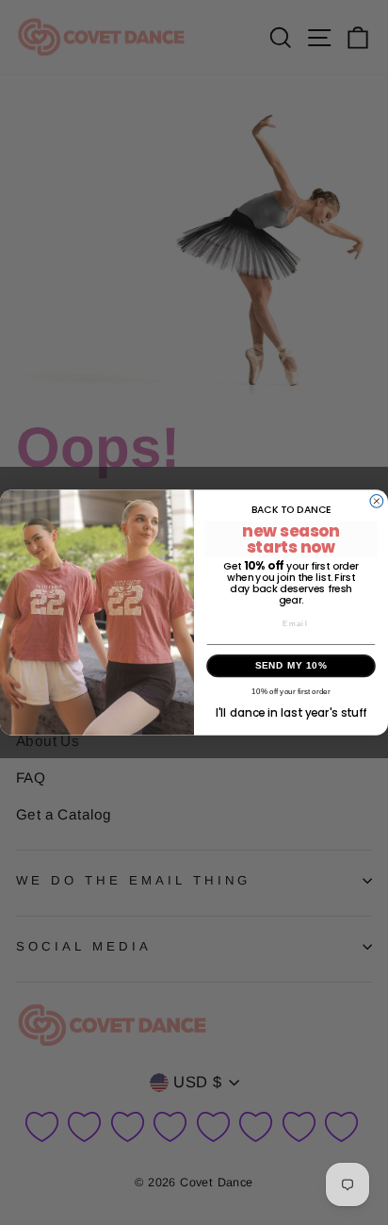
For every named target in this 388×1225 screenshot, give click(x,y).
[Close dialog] (376, 501)
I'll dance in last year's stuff (291, 712)
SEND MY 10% (291, 666)
